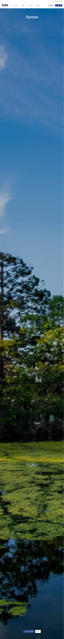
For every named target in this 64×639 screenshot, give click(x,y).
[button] (16, 5)
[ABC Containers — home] (5, 5)
